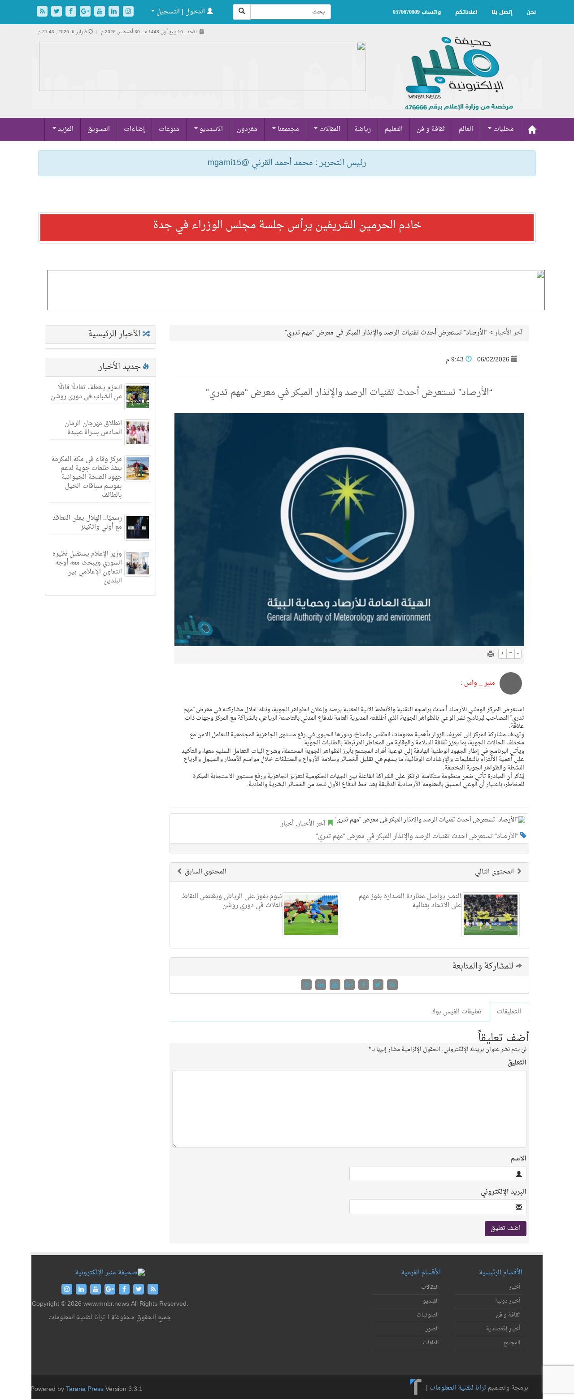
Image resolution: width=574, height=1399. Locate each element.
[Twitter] (57, 12)
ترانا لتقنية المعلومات (458, 1388)
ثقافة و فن (431, 129)
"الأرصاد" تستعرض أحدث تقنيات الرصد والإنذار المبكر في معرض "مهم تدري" (417, 836)
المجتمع (511, 1343)
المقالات (328, 129)
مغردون (247, 129)
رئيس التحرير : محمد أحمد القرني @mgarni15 (287, 163)
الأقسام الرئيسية (500, 1273)
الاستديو (210, 129)
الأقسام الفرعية (421, 1273)
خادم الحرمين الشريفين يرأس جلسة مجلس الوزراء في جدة (287, 225)
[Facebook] (72, 12)
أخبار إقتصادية (503, 1329)
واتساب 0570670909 (417, 12)
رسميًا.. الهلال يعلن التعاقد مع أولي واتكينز (87, 522)
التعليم (394, 129)
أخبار (287, 824)
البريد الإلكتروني (503, 1192)
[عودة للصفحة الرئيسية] (458, 83)
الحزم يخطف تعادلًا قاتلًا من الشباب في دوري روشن (86, 392)
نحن (531, 12)
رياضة (362, 129)
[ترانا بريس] (416, 1388)
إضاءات (134, 129)
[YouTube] (100, 12)
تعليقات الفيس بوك (456, 1012)
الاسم (518, 1159)
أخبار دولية (507, 1301)
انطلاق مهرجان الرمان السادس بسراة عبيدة (93, 428)
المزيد (65, 129)
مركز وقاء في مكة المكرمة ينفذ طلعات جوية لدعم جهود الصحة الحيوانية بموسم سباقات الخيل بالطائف (86, 477)
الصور (432, 1329)
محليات (502, 129)
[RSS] (43, 12)
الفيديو (431, 1301)
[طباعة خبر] (490, 655)
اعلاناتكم (466, 12)
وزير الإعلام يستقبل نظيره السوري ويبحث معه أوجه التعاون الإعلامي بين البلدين (87, 567)
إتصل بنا (502, 12)
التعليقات (509, 1012)
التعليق (517, 1063)
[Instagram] (128, 12)
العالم (466, 129)
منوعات (169, 129)
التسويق (98, 129)
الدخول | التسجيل (181, 12)
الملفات (431, 1343)
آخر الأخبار (508, 333)
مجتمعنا (287, 129)
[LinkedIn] (115, 12)
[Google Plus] (86, 12)
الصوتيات (428, 1315)
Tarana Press (85, 1389)
